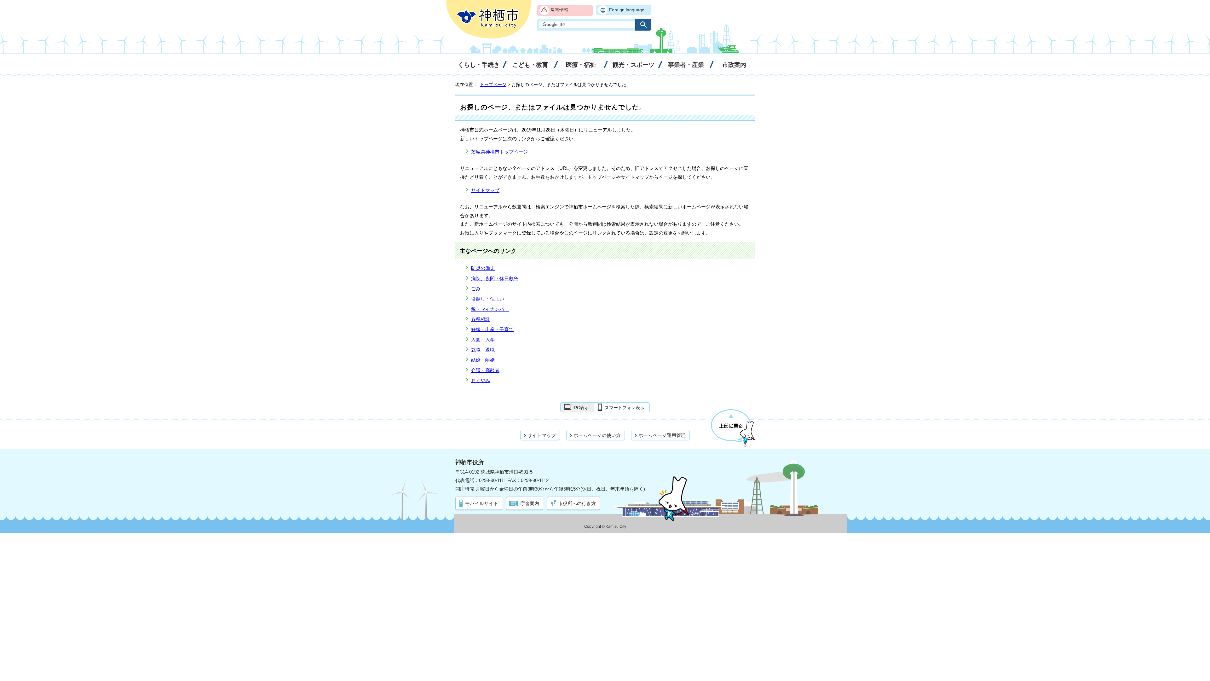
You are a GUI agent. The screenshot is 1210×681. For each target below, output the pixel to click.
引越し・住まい (487, 298)
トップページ (493, 84)
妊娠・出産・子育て (492, 329)
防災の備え (483, 268)
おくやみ (480, 380)
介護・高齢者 (485, 370)
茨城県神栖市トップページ (499, 151)
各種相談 (480, 319)
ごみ (476, 288)
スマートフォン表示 (624, 407)
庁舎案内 (529, 503)
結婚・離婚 (483, 360)
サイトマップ (485, 190)
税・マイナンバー (490, 309)
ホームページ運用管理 (662, 435)
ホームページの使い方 (597, 435)
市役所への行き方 (577, 503)
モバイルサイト (481, 503)
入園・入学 (483, 339)
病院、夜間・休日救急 (494, 278)
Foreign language (626, 10)
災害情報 (559, 10)
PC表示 (581, 407)
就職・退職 (483, 349)
